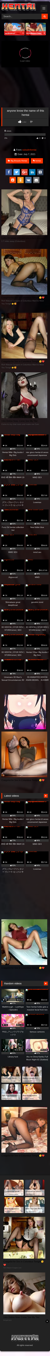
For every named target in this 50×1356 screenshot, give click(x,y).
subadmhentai (29, 150)
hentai (38, 161)
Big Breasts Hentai (19, 161)
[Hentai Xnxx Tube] (20, 7)
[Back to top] (41, 1347)
